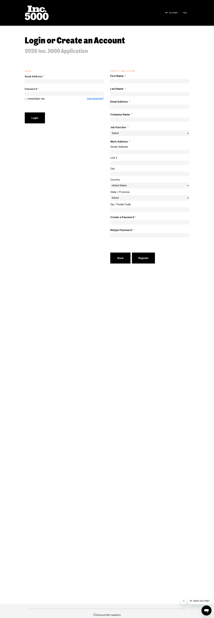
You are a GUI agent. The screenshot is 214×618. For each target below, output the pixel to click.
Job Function (118, 127)
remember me (36, 98)
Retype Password (121, 230)
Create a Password (122, 217)
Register (143, 258)
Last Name (116, 88)
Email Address (33, 76)
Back (120, 258)
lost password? (95, 98)
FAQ (185, 13)
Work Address (119, 141)
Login (34, 117)
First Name (117, 76)
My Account (171, 13)
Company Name (120, 114)
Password (31, 89)
